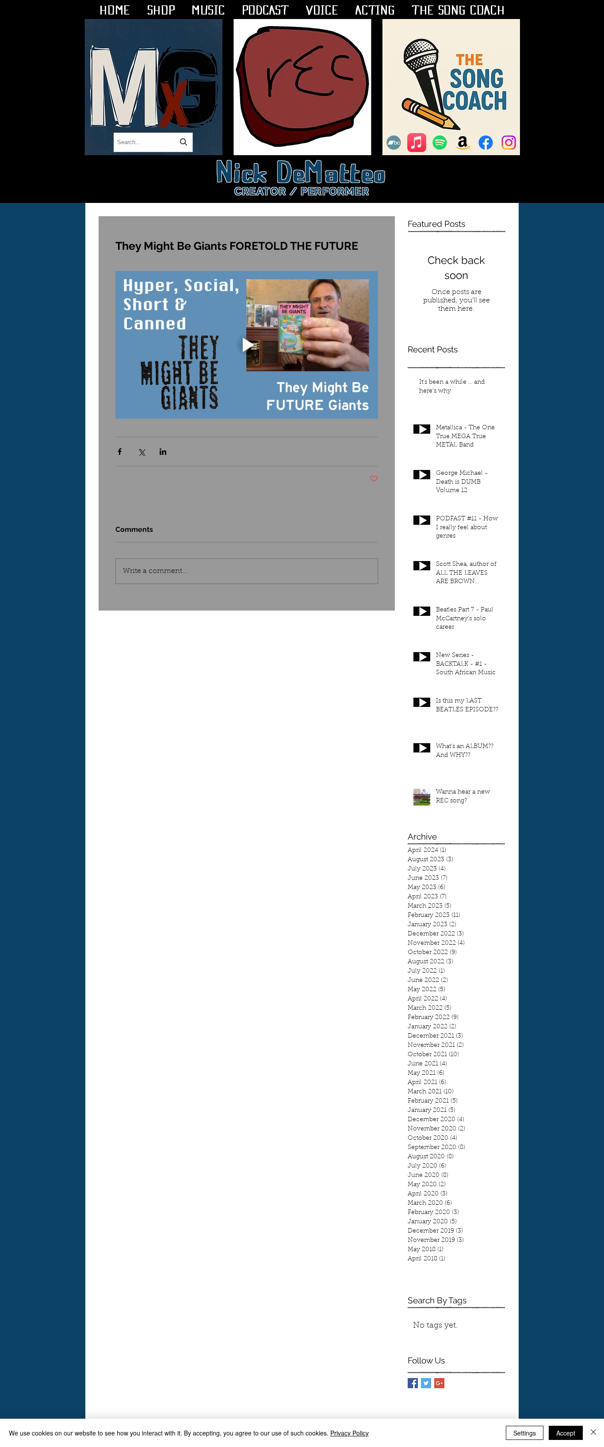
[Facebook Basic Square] (413, 1383)
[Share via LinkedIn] (163, 451)
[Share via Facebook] (119, 451)
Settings (524, 1432)
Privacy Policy (349, 1432)
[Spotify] (439, 142)
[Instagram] (508, 142)
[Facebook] (485, 142)
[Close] (593, 1433)
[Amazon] (462, 142)
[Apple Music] (416, 142)
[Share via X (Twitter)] (141, 451)
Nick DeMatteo (302, 169)
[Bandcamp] (393, 142)
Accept (565, 1432)
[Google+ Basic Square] (439, 1383)
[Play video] (246, 345)
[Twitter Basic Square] (426, 1383)
